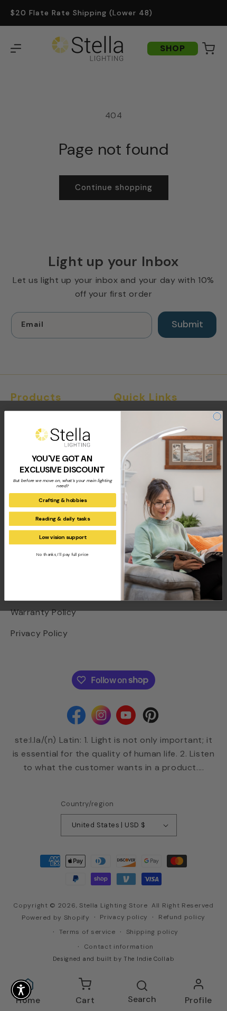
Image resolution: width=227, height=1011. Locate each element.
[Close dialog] (217, 416)
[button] (21, 989)
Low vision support (63, 537)
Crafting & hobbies (63, 500)
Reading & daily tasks (62, 518)
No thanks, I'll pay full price (62, 554)
